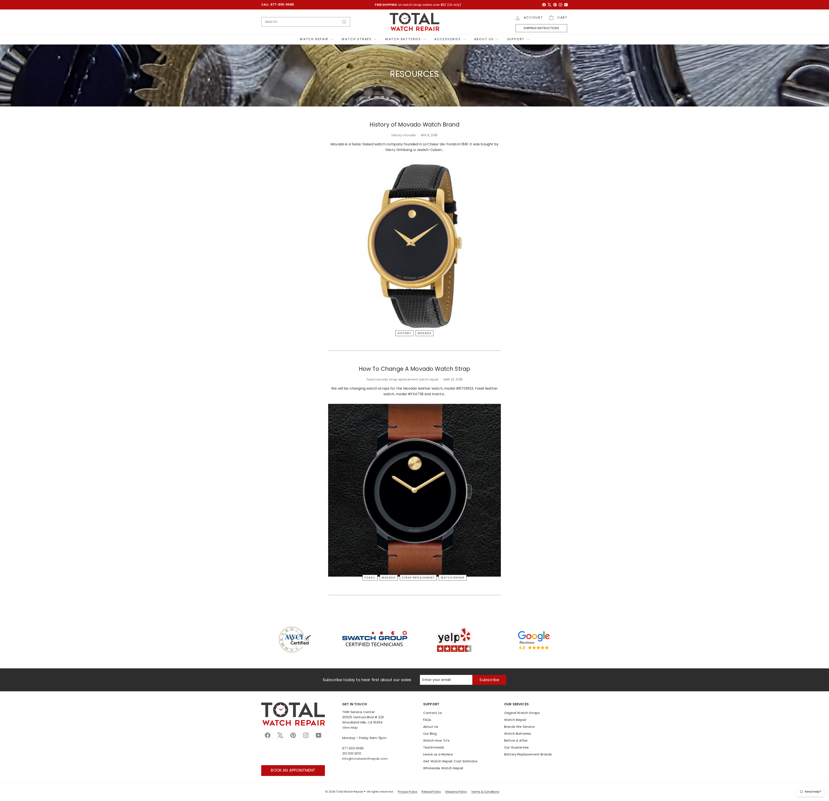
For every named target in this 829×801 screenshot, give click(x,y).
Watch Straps (357, 39)
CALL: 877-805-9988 (277, 5)
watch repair (452, 577)
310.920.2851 (351, 753)
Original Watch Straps (522, 713)
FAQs (427, 719)
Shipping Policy (456, 792)
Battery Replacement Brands (528, 754)
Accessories (448, 39)
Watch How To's (436, 740)
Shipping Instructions (541, 28)
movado (424, 333)
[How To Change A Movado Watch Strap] (414, 490)
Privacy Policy (407, 792)
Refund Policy (431, 792)
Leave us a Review (438, 754)
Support (516, 39)
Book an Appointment (293, 770)
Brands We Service (519, 726)
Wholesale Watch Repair (443, 768)
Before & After (516, 740)
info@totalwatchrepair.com (365, 758)
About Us (484, 39)
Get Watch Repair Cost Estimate (450, 761)
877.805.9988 (353, 748)
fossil (370, 577)
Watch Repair (315, 39)
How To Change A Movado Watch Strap (414, 369)
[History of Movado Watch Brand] (414, 245)
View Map (350, 727)
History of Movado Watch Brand (415, 124)
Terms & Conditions (485, 792)
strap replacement (418, 577)
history (404, 333)
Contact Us (432, 713)
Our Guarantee (516, 747)
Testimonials (433, 747)
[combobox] (305, 22)
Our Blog (430, 733)
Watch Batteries (403, 39)
